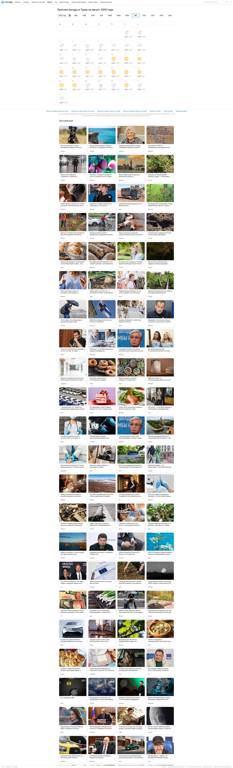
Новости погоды (155, 111)
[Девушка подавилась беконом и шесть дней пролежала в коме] (72, 371)
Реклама (15, 766)
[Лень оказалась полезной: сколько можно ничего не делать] (131, 226)
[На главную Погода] (8, 2)
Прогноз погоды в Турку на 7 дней (108, 111)
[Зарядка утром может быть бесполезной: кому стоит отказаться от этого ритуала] (102, 633)
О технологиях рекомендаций (194, 766)
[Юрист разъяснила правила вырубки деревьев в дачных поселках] (72, 488)
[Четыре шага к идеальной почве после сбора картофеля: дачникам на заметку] (160, 226)
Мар (93, 15)
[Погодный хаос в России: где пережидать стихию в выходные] (102, 691)
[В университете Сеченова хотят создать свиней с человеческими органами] (102, 255)
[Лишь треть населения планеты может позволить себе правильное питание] (131, 401)
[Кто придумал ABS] (72, 691)
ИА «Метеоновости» (226, 766)
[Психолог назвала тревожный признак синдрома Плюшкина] (72, 517)
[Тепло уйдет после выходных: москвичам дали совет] (72, 313)
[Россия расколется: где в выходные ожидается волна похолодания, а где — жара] (72, 139)
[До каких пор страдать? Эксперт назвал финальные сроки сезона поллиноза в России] (131, 255)
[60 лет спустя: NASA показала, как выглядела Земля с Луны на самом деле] (160, 720)
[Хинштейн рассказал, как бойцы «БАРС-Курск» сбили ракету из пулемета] (160, 575)
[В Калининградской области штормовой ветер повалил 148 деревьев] (160, 430)
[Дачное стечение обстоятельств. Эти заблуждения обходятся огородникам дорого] (72, 226)
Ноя (161, 15)
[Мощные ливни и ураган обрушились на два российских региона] (102, 226)
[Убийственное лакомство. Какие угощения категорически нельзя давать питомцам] (72, 197)
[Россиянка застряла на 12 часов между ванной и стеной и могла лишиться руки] (72, 459)
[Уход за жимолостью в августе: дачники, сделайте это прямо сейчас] (160, 517)
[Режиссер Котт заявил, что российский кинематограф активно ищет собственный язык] (160, 749)
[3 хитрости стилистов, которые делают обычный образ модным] (131, 720)
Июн (119, 15)
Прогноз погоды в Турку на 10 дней (135, 111)
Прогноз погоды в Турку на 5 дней (82, 111)
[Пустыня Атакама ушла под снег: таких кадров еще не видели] (102, 488)
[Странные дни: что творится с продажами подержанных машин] (72, 401)
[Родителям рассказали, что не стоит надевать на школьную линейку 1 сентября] (131, 284)
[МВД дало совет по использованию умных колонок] (160, 371)
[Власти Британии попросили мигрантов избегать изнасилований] (131, 168)
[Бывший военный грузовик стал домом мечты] (131, 197)
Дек (169, 15)
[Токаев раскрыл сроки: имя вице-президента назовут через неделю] (131, 430)
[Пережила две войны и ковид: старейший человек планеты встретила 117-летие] (131, 139)
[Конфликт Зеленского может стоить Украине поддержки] (131, 691)
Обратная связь (207, 766)
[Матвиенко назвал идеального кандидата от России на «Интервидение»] (102, 197)
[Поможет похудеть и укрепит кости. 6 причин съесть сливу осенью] (102, 168)
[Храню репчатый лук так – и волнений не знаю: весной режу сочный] (102, 284)
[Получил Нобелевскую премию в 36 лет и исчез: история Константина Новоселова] (72, 342)
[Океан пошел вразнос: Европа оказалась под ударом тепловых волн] (102, 139)
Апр (101, 15)
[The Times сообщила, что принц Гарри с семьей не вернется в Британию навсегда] (72, 575)
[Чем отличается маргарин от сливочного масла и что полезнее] (102, 662)
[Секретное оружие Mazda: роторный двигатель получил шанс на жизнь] (72, 633)
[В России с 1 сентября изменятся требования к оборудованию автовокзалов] (160, 401)
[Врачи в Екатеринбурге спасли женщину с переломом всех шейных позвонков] (160, 691)
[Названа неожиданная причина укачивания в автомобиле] (131, 662)
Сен (144, 15)
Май (110, 15)
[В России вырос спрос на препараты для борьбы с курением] (72, 284)
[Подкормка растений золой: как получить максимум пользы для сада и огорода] (160, 604)
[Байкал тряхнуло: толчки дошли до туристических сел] (72, 546)
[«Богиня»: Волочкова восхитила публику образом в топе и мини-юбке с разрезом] (72, 604)
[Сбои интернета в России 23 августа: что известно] (131, 546)
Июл (127, 15)
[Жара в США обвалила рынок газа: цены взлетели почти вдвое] (131, 604)
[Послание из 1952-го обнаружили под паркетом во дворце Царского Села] (160, 139)
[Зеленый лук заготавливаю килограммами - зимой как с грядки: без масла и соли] (102, 604)
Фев (84, 15)
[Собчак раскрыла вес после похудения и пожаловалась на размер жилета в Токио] (131, 488)
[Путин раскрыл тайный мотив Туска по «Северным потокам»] (102, 720)
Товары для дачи (181, 111)
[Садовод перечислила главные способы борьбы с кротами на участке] (131, 575)
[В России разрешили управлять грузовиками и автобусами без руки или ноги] (131, 459)
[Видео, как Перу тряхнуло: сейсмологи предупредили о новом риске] (102, 517)
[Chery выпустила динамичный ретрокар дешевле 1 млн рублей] (131, 749)
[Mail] (2, 2)
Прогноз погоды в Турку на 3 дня (57, 111)
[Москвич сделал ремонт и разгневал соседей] (102, 459)
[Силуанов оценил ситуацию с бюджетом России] (102, 749)
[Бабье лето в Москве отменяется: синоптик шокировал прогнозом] (72, 168)
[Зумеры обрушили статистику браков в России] (131, 313)
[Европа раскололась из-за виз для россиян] (102, 575)
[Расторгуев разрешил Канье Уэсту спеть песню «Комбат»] (160, 662)
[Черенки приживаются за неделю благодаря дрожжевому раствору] (160, 284)
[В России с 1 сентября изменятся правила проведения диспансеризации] (102, 342)
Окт (152, 15)
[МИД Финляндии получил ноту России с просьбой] (102, 313)
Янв (75, 15)
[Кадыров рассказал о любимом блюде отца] (102, 546)
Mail (3, 766)
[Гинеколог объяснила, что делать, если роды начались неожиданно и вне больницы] (131, 517)
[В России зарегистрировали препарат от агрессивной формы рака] (160, 488)
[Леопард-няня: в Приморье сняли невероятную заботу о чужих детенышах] (160, 197)
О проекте (163, 766)
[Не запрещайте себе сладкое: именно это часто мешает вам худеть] (102, 401)
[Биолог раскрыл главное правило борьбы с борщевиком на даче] (160, 546)
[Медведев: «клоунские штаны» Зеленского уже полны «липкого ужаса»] (160, 313)
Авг (135, 15)
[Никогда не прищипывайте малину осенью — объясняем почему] (160, 168)
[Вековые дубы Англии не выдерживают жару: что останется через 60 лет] (131, 633)
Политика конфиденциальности (176, 766)
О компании (9, 766)
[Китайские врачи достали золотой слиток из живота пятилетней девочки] (72, 430)
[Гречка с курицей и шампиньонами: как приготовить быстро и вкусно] (160, 633)
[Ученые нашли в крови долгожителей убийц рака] (102, 430)
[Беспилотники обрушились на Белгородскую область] (72, 749)
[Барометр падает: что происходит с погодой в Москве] (160, 459)
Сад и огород (168, 111)
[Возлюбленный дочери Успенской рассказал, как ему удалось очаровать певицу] (160, 342)
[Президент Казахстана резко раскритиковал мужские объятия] (131, 342)
